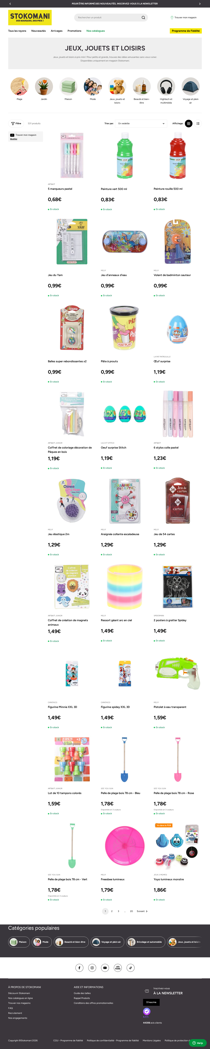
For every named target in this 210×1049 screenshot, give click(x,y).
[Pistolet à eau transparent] (178, 673)
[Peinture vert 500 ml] (125, 155)
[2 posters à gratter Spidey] (178, 587)
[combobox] (111, 18)
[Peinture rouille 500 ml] (178, 155)
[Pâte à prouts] (125, 328)
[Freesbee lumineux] (125, 846)
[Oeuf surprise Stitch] (125, 414)
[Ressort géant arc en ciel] (125, 587)
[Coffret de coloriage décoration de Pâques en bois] (72, 414)
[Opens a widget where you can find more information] (198, 1043)
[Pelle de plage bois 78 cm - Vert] (72, 846)
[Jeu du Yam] (72, 242)
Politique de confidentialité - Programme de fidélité (113, 1040)
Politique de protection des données (183, 1040)
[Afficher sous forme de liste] (198, 123)
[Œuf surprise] (178, 328)
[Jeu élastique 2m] (72, 501)
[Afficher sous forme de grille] (189, 123)
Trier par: (109, 123)
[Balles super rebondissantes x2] (72, 328)
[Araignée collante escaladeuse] (125, 501)
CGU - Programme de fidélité (68, 1040)
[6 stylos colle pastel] (178, 414)
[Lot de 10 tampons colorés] (72, 760)
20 (131, 911)
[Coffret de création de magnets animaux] (72, 587)
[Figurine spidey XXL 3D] (125, 673)
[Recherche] (143, 18)
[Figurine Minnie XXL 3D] (72, 673)
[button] (10, 4)
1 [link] (105, 911)
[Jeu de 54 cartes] (178, 501)
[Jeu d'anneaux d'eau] (125, 242)
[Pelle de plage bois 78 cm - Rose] (178, 760)
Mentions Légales (152, 1040)
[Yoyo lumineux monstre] (178, 846)
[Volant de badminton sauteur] (178, 242)
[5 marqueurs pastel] (72, 155)
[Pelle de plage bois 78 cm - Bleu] (125, 760)
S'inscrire (151, 1002)
